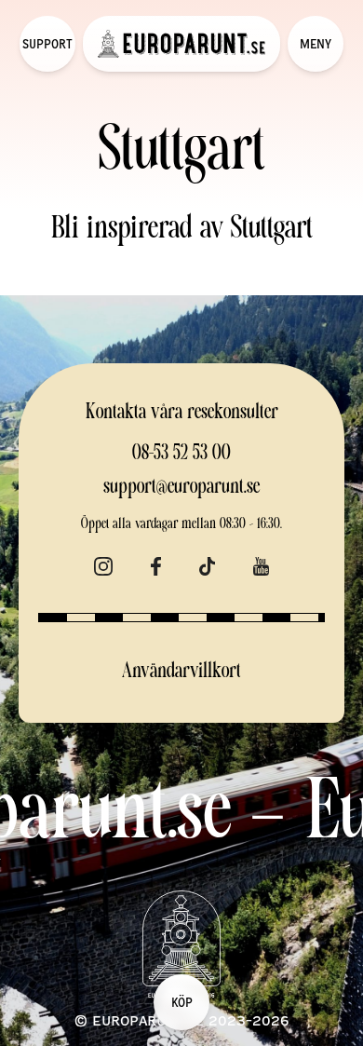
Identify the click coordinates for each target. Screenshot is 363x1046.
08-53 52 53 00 (181, 454)
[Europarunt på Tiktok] (207, 563)
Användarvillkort (181, 672)
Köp (182, 1001)
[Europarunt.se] (181, 44)
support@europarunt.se (181, 487)
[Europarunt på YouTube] (261, 563)
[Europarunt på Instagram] (103, 563)
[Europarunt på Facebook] (155, 563)
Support (47, 43)
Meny (315, 43)
